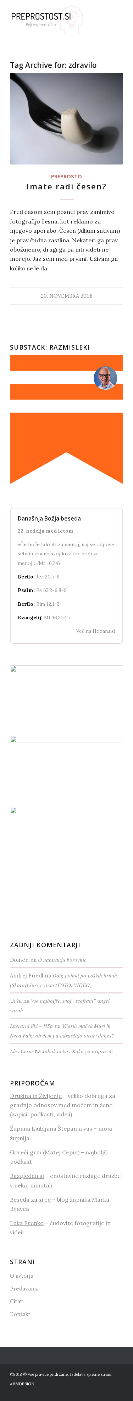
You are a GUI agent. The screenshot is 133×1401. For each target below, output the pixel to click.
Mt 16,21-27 (57, 617)
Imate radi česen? (67, 186)
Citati (17, 1301)
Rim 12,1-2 (47, 604)
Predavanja (24, 1288)
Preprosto (66, 176)
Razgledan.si (27, 1175)
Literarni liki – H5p (31, 1025)
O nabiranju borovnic (62, 959)
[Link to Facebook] (107, 1392)
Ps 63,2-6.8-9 (51, 590)
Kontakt (20, 1314)
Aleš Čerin (21, 1051)
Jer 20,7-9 (48, 576)
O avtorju (21, 1275)
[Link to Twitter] (96, 1392)
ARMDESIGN (22, 1383)
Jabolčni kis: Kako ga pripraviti (77, 1051)
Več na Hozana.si (95, 631)
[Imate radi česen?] (66, 119)
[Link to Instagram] (117, 1392)
